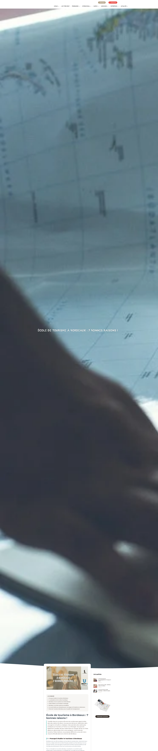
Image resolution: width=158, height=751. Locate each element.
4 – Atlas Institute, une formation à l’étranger (58, 703)
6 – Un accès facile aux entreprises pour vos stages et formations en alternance (66, 707)
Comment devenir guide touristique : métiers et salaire (104, 690)
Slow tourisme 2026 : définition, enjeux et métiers (104, 685)
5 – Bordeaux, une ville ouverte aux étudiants (58, 705)
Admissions (104, 6)
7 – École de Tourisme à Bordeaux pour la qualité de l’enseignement (64, 709)
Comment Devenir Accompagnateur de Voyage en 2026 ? (104, 679)
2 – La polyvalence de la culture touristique (58, 700)
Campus (95, 6)
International (86, 6)
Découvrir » (100, 682)
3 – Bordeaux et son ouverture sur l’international (59, 701)
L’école (56, 6)
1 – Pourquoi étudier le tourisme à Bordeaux (58, 698)
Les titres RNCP (65, 6)
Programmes (75, 6)
